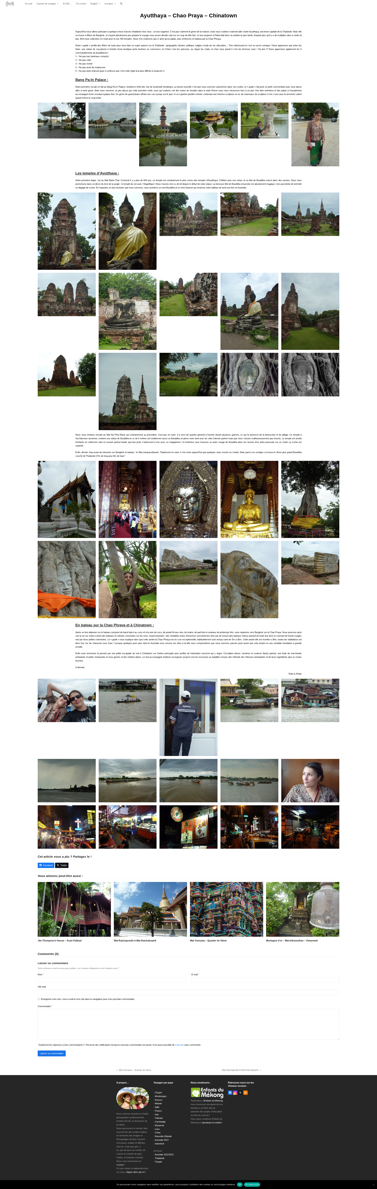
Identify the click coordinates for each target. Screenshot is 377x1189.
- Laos (157, 1129)
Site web (42, 986)
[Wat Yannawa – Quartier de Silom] (226, 909)
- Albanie (158, 1103)
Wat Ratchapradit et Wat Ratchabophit (135, 940)
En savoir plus (252, 1184)
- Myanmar (159, 1125)
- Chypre (158, 1092)
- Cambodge (160, 1121)
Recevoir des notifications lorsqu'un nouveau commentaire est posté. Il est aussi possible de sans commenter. (143, 1045)
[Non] (373, 1184)
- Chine (157, 1132)
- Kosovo (158, 1100)
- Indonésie (159, 1143)
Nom (41, 974)
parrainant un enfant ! (212, 1122)
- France (158, 1111)
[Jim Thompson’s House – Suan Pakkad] (74, 909)
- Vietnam (158, 1118)
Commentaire (45, 1006)
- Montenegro (160, 1096)
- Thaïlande (159, 1158)
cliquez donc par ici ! (135, 1172)
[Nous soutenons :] (207, 1093)
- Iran (156, 1114)
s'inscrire (179, 1045)
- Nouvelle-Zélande (163, 1136)
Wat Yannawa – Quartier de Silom (208, 940)
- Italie (156, 1107)
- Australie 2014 (161, 1140)
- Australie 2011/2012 (164, 1154)
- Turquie (158, 1161)
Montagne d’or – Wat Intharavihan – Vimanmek (292, 940)
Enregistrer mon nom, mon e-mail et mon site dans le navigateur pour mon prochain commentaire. (88, 999)
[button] (121, 3)
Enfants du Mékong (213, 1100)
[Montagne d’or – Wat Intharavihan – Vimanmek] (302, 909)
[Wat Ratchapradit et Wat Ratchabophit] (150, 909)
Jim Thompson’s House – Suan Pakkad (60, 940)
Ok (239, 1184)
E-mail (195, 974)
